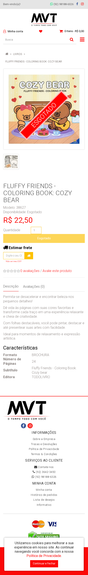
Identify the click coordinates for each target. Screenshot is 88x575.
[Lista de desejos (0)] (41, 31)
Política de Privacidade (44, 449)
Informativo (44, 504)
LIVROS (17, 54)
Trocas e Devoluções (44, 444)
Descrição (11, 286)
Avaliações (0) (34, 287)
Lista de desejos (44, 499)
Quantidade (11, 230)
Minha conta (44, 489)
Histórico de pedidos (44, 494)
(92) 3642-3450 (45, 472)
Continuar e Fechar (44, 563)
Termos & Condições (44, 454)
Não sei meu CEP (13, 261)
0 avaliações (30, 271)
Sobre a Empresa (44, 439)
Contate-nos (45, 467)
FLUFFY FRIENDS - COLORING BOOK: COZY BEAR (33, 61)
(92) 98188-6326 (63, 4)
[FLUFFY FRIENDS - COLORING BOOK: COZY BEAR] (11, 162)
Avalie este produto (57, 271)
